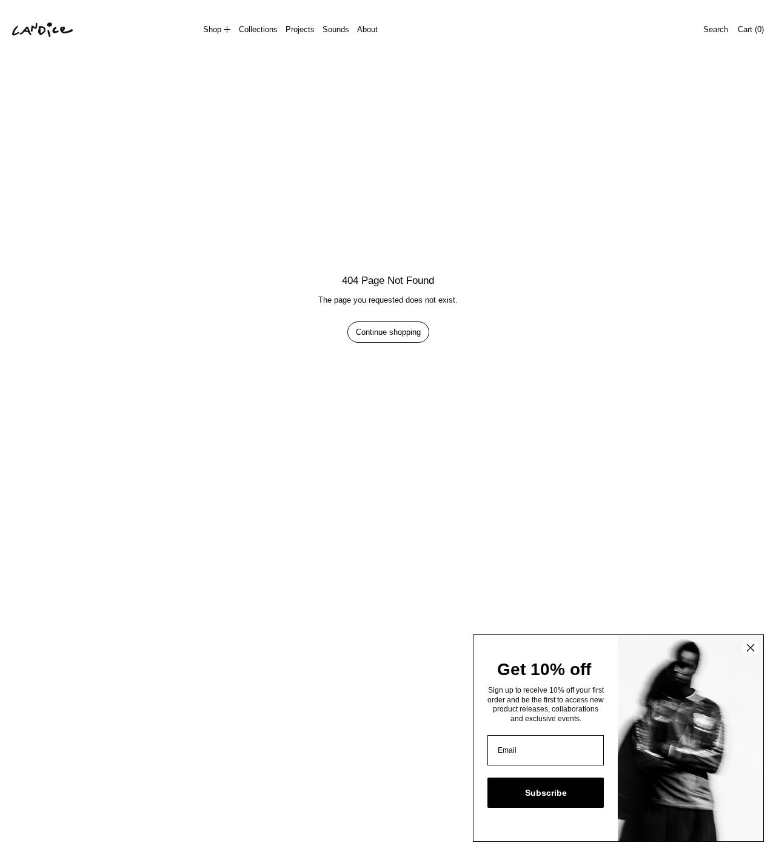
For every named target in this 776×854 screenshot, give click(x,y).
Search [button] (715, 29)
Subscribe (546, 793)
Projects (300, 29)
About (367, 29)
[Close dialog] (750, 647)
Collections (258, 29)
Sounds (336, 29)
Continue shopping (388, 332)
